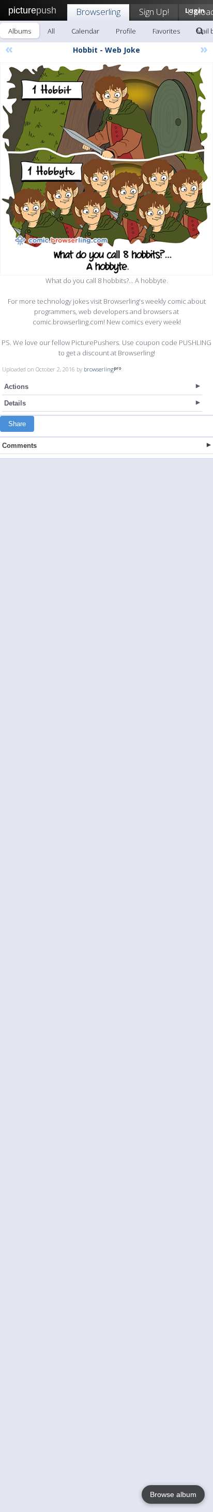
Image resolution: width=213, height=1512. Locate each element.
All (51, 31)
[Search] (199, 31)
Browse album (173, 1494)
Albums (19, 31)
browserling (99, 369)
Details (15, 403)
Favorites (166, 31)
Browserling (98, 12)
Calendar (85, 31)
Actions (16, 387)
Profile (126, 31)
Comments (19, 445)
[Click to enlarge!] (106, 169)
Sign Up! (154, 12)
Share (17, 424)
